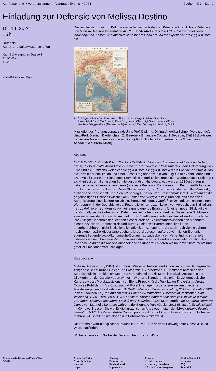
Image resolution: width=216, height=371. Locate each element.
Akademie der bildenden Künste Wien (23, 358)
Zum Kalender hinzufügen (18, 77)
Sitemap (113, 358)
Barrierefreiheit (117, 364)
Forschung (16, 3)
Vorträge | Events (67, 3)
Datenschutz (116, 361)
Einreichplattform (83, 361)
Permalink (186, 367)
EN (199, 3)
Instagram (186, 361)
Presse (149, 358)
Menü (209, 3)
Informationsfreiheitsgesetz (160, 367)
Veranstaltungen (40, 3)
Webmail (78, 364)
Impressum (115, 367)
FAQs (183, 364)
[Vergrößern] (74, 118)
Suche (188, 3)
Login (77, 367)
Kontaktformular (154, 361)
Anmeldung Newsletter (157, 364)
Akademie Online (83, 358)
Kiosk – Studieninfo (190, 358)
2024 (87, 3)
